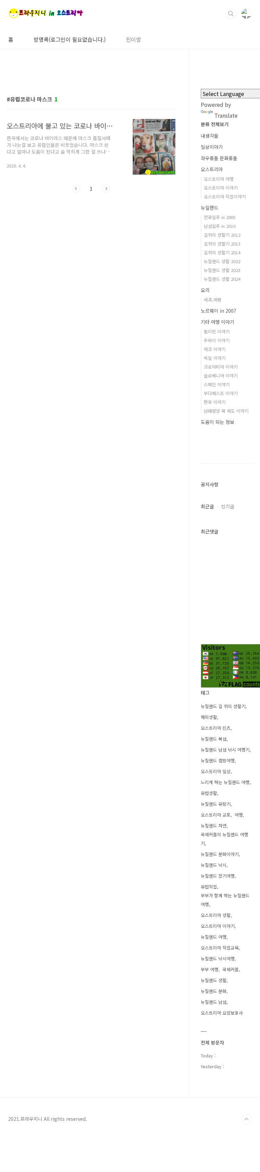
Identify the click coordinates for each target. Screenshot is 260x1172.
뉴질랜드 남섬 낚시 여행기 (225, 749)
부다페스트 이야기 (221, 393)
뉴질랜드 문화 (213, 991)
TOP (246, 1119)
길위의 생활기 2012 (222, 235)
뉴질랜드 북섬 (213, 739)
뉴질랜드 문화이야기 (220, 854)
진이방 (133, 39)
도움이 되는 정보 (217, 421)
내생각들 (209, 135)
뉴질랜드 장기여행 (218, 876)
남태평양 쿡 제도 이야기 (226, 411)
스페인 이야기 (217, 384)
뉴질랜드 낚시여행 (218, 958)
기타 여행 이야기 (217, 321)
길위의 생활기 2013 (222, 243)
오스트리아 (212, 169)
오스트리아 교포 (216, 815)
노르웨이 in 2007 (218, 310)
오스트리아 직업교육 (220, 947)
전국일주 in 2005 (220, 217)
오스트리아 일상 (216, 771)
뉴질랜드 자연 (213, 825)
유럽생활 (209, 793)
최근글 (207, 506)
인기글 (227, 506)
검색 (231, 13)
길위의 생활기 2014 (222, 252)
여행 (239, 815)
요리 (205, 290)
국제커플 (230, 969)
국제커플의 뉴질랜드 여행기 (224, 838)
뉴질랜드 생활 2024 (222, 279)
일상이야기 (212, 146)
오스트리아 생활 (216, 915)
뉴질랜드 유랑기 (216, 804)
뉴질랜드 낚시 (213, 865)
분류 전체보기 (215, 124)
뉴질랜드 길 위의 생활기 (223, 706)
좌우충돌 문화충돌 (219, 158)
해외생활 (209, 717)
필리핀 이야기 (217, 331)
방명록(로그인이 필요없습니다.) (70, 39)
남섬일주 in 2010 (220, 226)
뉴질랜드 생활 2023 (222, 270)
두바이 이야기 (217, 340)
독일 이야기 (214, 358)
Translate (226, 115)
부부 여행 (209, 969)
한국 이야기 (214, 402)
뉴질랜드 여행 (213, 937)
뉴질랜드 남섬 (213, 1002)
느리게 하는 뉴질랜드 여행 (225, 782)
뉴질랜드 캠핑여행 (218, 760)
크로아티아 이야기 (221, 367)
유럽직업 (209, 886)
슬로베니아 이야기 (221, 375)
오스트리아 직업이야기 (225, 196)
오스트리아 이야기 (221, 187)
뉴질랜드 (209, 207)
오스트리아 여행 (219, 179)
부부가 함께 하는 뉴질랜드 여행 (225, 899)
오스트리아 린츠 (216, 728)
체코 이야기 (214, 349)
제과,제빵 (212, 299)
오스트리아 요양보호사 (222, 1013)
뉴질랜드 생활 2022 (222, 261)
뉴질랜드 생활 (213, 980)
